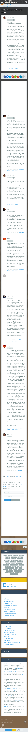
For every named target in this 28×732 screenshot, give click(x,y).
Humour (7, 561)
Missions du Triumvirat (9, 632)
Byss (15, 690)
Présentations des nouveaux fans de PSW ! (13, 596)
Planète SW (21, 564)
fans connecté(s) (11, 585)
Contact (24, 718)
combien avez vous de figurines (11, 605)
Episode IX (20, 557)
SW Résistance (9, 570)
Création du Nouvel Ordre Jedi (10, 688)
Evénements (14, 560)
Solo (10, 569)
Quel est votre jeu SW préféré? (10, 613)
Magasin (13, 563)
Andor (5, 555)
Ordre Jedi (21, 693)
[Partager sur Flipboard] (18, 76)
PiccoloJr (9, 434)
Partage (8, 730)
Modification (21, 66)
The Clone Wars (17, 570)
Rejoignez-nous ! (5, 719)
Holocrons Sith (7, 640)
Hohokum (6, 706)
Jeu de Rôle (13, 561)
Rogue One (19, 566)
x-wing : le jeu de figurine (9, 611)
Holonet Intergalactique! (9, 630)
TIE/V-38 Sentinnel (8, 671)
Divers (10, 555)
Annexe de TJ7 (7, 636)
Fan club (21, 560)
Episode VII (20, 558)
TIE (15, 671)
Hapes (17, 680)
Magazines (19, 563)
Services (6, 569)
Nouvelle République (8, 695)
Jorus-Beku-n (10, 296)
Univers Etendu (18, 572)
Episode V (7, 558)
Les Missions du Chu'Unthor (10, 634)
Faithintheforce (11, 17)
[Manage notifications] (25, 721)
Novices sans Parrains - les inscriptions (12, 642)
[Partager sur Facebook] (5, 76)
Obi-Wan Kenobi (13, 564)
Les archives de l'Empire (9, 644)
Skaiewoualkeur (18, 476)
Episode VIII (7, 560)
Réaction (12, 68)
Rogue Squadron (9, 567)
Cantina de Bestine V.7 (8, 638)
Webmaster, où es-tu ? (9, 601)
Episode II (21, 555)
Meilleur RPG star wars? (9, 615)
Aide (14, 730)
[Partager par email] (23, 76)
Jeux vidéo (20, 561)
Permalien (16, 68)
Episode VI (13, 558)
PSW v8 (3, 718)
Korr (5, 666)
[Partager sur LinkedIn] (20, 76)
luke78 (8, 238)
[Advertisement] (14, 97)
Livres (7, 563)
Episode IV (14, 557)
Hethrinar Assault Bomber (9, 678)
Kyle (16, 700)
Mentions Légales (9, 718)
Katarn (18, 700)
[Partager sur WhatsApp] (15, 76)
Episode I (8, 476)
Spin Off (15, 569)
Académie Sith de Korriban (9, 664)
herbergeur (6, 607)
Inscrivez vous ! (15, 500)
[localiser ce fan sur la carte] (14, 20)
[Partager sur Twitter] (10, 76)
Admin (8, 68)
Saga (16, 567)
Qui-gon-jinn (10, 346)
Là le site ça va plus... (8, 603)
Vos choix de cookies (17, 718)
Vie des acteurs (13, 573)
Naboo (21, 708)
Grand (15, 668)
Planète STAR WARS (11, 2)
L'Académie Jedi (7, 628)
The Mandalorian (9, 572)
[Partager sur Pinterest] (12, 76)
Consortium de (13, 680)
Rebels (13, 566)
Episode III (7, 557)
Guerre (18, 668)
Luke (17, 690)
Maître (5, 693)
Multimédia (6, 564)
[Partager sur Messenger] (7, 76)
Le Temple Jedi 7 (7, 626)
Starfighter (21, 569)
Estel (8, 115)
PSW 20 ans (8, 566)
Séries (20, 567)
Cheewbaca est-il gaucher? (9, 609)
